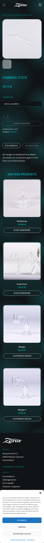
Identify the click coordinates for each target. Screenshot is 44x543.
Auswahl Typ (8, 97)
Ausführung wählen (22, 356)
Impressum (31, 540)
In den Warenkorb (22, 230)
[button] (40, 493)
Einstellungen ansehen (22, 534)
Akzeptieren (22, 520)
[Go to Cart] (40, 5)
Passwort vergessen (11, 486)
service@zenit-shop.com (13, 466)
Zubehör (10, 15)
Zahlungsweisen (9, 479)
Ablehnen (22, 527)
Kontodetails (8, 483)
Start (4, 15)
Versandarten (8, 476)
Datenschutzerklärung (18, 540)
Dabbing (18, 15)
